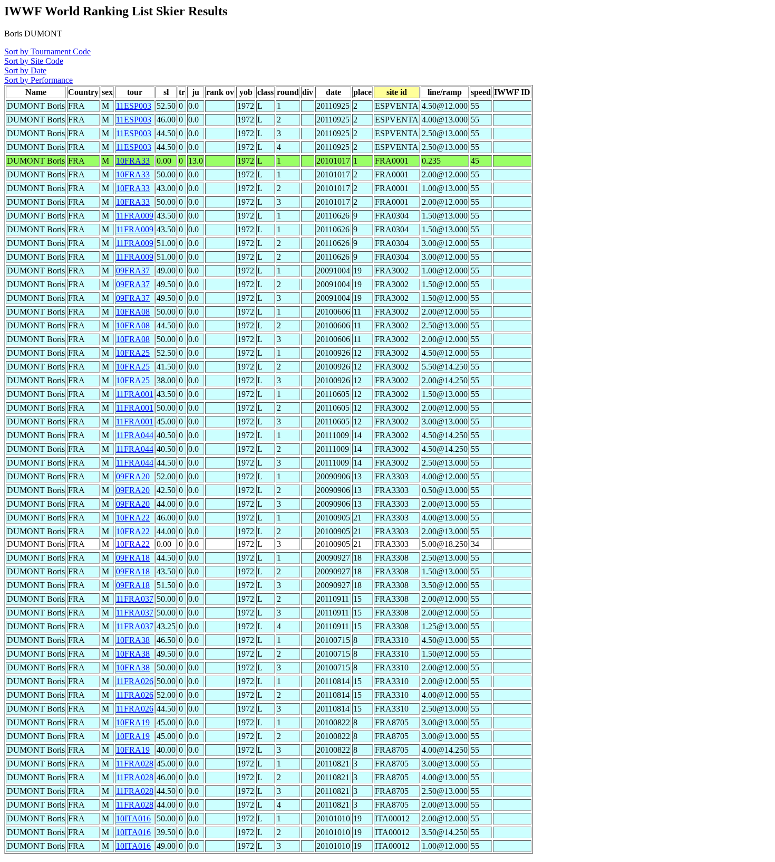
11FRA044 (134, 435)
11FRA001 (134, 394)
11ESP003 (133, 105)
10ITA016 (133, 818)
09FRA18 (133, 557)
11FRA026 (134, 681)
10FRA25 (133, 352)
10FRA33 (133, 160)
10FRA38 (133, 640)
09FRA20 (133, 476)
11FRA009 (134, 215)
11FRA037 (134, 598)
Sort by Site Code (33, 60)
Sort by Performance (38, 79)
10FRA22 (133, 517)
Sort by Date (25, 70)
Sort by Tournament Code (47, 51)
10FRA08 (133, 311)
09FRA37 (133, 270)
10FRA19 (133, 722)
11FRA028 (134, 763)
